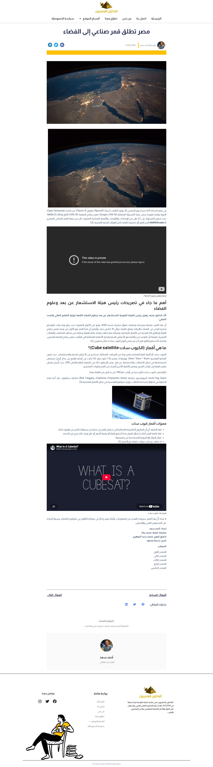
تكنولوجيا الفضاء (106, 621)
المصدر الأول (160, 552)
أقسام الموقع (91, 18)
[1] (55, 214)
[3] (92, 341)
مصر (95, 626)
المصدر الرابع (160, 564)
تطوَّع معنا (111, 18)
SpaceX (125, 626)
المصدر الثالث (159, 560)
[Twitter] (47, 701)
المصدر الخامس (158, 568)
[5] (81, 382)
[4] (94, 358)
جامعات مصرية (104, 626)
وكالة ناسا (89, 626)
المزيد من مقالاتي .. (106, 662)
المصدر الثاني (160, 556)
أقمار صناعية (116, 626)
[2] (91, 222)
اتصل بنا (141, 18)
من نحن (126, 18)
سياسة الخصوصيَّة (63, 18)
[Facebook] (54, 701)
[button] (62, 45)
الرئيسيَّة (156, 18)
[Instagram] (40, 701)
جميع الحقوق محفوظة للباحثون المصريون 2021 (106, 764)
